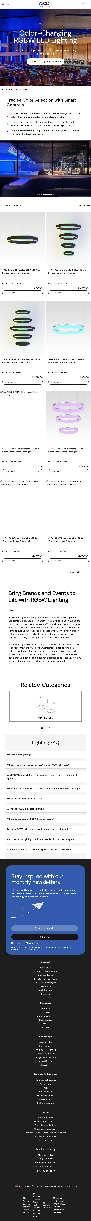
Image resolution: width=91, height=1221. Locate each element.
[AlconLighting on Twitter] (40, 1171)
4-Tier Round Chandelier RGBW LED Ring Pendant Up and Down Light (67, 271)
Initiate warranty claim (45, 978)
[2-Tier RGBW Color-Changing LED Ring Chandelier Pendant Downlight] (22, 418)
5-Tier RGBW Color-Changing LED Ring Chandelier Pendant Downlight (66, 539)
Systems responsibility (45, 1129)
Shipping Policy (45, 975)
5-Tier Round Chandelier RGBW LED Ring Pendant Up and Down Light (21, 360)
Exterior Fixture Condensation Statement (45, 1132)
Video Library (45, 1061)
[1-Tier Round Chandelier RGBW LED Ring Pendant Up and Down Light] (22, 239)
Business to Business (45, 1080)
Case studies (45, 1020)
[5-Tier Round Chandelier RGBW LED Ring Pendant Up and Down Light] (22, 328)
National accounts (45, 1091)
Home (4, 89)
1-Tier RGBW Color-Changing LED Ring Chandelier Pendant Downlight (66, 360)
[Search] (3, 4)
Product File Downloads (45, 971)
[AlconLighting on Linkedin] (54, 1171)
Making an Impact (45, 1016)
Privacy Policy (45, 1140)
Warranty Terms (45, 1117)
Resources (45, 1012)
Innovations (33, 943)
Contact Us (45, 986)
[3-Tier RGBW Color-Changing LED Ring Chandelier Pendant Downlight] (68, 418)
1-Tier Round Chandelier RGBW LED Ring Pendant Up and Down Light (21, 271)
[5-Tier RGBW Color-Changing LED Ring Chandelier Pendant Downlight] (68, 507)
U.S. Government (45, 1095)
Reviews (45, 1027)
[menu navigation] (88, 4)
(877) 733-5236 (45, 1158)
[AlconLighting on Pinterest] (44, 1171)
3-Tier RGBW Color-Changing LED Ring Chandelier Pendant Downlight (66, 450)
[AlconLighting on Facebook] (47, 1171)
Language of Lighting (45, 1049)
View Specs (10, 293)
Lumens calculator (45, 1053)
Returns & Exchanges (45, 982)
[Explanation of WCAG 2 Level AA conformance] (60, 1205)
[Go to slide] (42, 728)
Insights (17, 943)
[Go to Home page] (45, 4)
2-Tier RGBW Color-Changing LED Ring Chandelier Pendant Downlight (20, 450)
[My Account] (8, 4)
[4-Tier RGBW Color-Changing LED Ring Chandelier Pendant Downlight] (22, 507)
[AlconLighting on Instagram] (36, 1171)
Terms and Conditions (45, 1136)
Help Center (45, 967)
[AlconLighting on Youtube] (51, 1171)
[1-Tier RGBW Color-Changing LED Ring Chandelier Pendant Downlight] (68, 328)
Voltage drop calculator (45, 1057)
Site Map (45, 994)
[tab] (37, 194)
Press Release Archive (45, 1125)
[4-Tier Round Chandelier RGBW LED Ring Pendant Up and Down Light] (68, 239)
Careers (45, 1023)
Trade (45, 1087)
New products (45, 1099)
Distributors (45, 1084)
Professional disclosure (45, 1121)
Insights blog (45, 1046)
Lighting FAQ (45, 990)
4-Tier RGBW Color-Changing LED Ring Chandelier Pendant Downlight (20, 539)
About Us (45, 1008)
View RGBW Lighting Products (45, 61)
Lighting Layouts (45, 1103)
